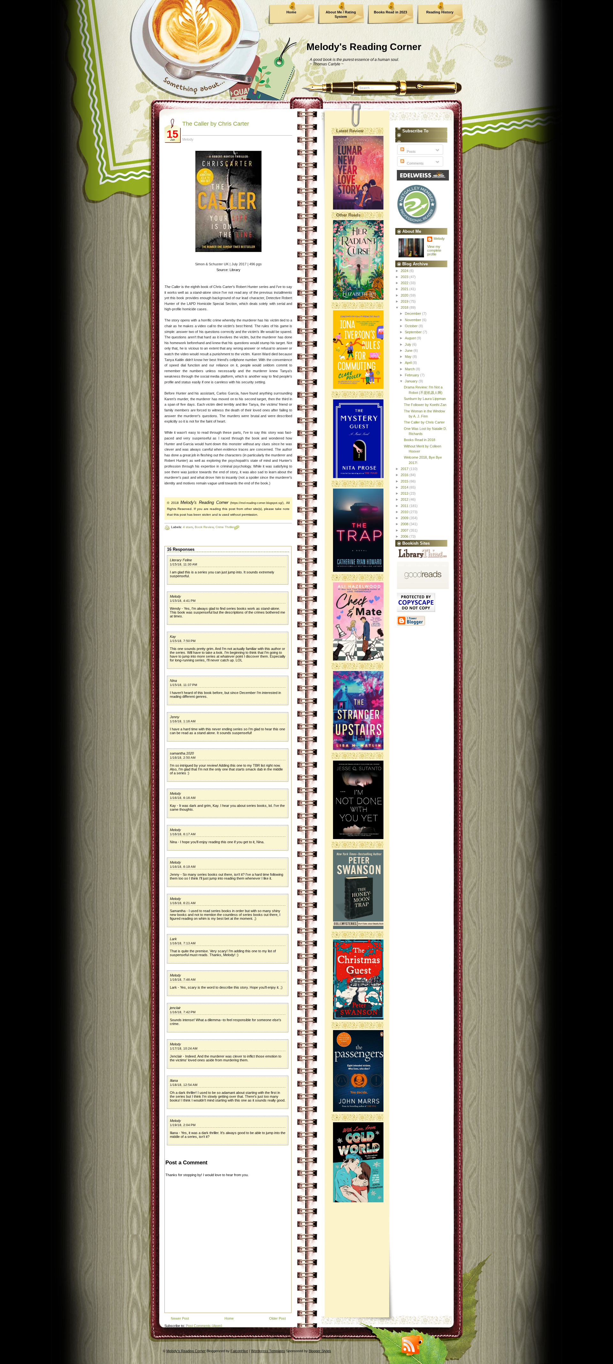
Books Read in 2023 (390, 12)
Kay (173, 636)
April (408, 363)
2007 (405, 530)
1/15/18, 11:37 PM (183, 685)
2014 (405, 487)
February (412, 375)
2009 (405, 518)
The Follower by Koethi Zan (425, 405)
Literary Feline (181, 560)
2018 (405, 307)
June (409, 350)
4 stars (188, 527)
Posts (411, 151)
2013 (405, 493)
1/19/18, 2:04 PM (182, 1125)
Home (291, 12)
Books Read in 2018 (419, 440)
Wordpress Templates (268, 1351)
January (412, 381)
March (410, 369)
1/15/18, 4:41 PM (182, 600)
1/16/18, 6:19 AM (182, 866)
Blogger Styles (320, 1351)
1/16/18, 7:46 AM (182, 979)
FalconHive (239, 1351)
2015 (405, 481)
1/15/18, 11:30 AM (183, 564)
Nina (173, 680)
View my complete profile (434, 250)
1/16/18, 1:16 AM (182, 721)
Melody (175, 596)
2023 (405, 277)
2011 (405, 506)
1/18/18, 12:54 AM (183, 1085)
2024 (405, 271)
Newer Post (180, 1318)
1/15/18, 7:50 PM (182, 641)
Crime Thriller (225, 527)
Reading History (439, 12)
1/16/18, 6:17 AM (182, 834)
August (411, 338)
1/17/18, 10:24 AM (183, 1048)
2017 (405, 469)
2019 (405, 301)
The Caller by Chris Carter (215, 124)
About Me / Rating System (341, 14)
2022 (405, 283)
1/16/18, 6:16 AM (182, 798)
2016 (405, 475)
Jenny (174, 717)
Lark (173, 939)
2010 (405, 512)
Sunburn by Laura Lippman (425, 399)
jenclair (175, 1008)
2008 (405, 524)
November (413, 320)
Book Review (204, 527)
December (413, 313)
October (412, 326)
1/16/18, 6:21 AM (182, 903)
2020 (405, 295)
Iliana (174, 1080)
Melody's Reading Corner (363, 46)
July (408, 344)
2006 (405, 536)
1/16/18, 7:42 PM (182, 1012)
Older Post (277, 1318)
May (408, 356)
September (414, 332)
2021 (405, 289)
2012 (405, 499)
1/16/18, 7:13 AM (182, 943)
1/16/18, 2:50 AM (182, 757)
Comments (415, 163)
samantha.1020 (182, 753)
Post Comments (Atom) (204, 1326)
